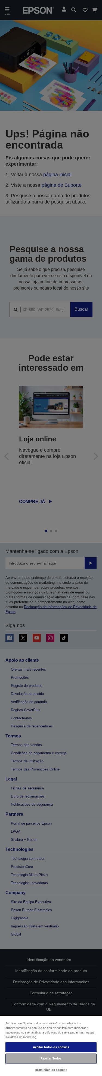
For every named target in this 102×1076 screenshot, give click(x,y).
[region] (51, 1045)
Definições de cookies (51, 1069)
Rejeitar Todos (51, 1058)
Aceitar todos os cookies (51, 1047)
